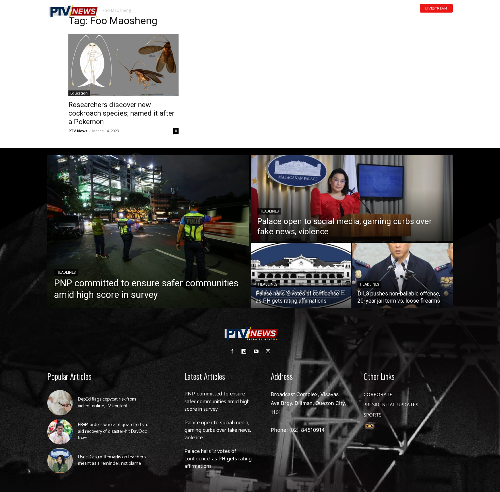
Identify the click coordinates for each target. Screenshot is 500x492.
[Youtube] (440, 18)
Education (79, 93)
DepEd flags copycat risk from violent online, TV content (107, 402)
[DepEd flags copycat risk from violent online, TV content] (60, 402)
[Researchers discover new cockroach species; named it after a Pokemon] (123, 65)
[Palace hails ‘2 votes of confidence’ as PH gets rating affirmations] (301, 275)
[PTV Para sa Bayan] (73, 11)
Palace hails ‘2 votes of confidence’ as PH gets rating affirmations (218, 459)
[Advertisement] (376, 59)
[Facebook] (418, 18)
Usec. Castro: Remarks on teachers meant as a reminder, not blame (112, 460)
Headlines (66, 272)
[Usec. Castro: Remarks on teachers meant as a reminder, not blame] (60, 460)
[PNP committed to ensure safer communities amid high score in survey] (148, 231)
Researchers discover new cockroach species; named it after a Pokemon (121, 113)
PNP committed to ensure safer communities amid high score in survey (217, 401)
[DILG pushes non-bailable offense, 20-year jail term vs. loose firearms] (402, 275)
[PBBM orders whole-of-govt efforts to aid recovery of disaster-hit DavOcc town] (60, 431)
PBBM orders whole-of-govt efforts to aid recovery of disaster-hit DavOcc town (113, 431)
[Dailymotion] (429, 18)
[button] (115, 8)
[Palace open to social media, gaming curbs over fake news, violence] (352, 198)
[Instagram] (268, 351)
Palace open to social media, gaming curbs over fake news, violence (217, 430)
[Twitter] (450, 18)
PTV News (77, 130)
